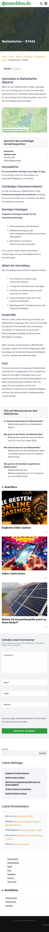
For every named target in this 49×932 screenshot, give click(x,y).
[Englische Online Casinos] (24, 508)
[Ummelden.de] (16, 3)
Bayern (19, 56)
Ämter (11, 56)
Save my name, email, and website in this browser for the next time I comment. (24, 720)
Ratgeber (7, 523)
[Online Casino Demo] (24, 553)
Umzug (10, 878)
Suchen (5, 749)
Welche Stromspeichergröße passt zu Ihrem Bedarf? (22, 783)
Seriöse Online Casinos (16, 793)
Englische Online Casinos (16, 527)
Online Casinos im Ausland (18, 789)
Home (4, 56)
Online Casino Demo (13, 573)
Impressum (11, 901)
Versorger (12, 881)
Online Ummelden (21, 844)
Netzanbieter (13, 862)
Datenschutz (11, 898)
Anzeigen (16, 69)
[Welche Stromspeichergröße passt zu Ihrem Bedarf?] (24, 599)
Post (9, 870)
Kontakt (9, 905)
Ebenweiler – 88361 (24, 816)
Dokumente (12, 859)
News (5, 615)
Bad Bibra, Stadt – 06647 (31, 830)
